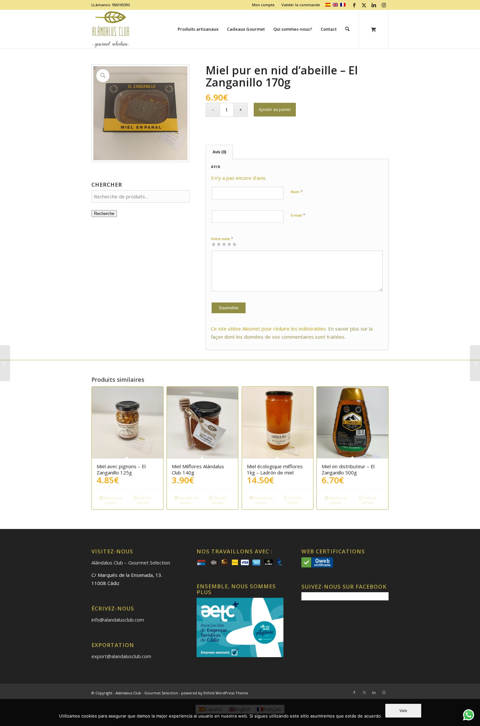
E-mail (298, 215)
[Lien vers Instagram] (384, 5)
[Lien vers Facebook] (354, 5)
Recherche (104, 213)
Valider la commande (300, 4)
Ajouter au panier (275, 109)
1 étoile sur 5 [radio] (213, 244)
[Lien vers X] (364, 5)
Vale (403, 710)
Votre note (222, 238)
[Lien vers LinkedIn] (373, 5)
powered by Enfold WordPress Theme (214, 692)
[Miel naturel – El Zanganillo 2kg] (475, 363)
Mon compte (263, 4)
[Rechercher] (347, 29)
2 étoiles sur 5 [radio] (216, 244)
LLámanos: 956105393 (110, 4)
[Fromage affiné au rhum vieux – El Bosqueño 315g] (5, 363)
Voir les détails (144, 500)
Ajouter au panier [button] (113, 500)
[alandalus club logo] (110, 29)
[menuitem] (263, 5)
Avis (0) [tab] (219, 152)
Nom (297, 191)
